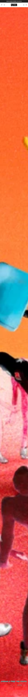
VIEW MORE (21, 685)
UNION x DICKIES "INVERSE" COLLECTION (14, 1)
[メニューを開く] (1, 5)
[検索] (4, 4)
